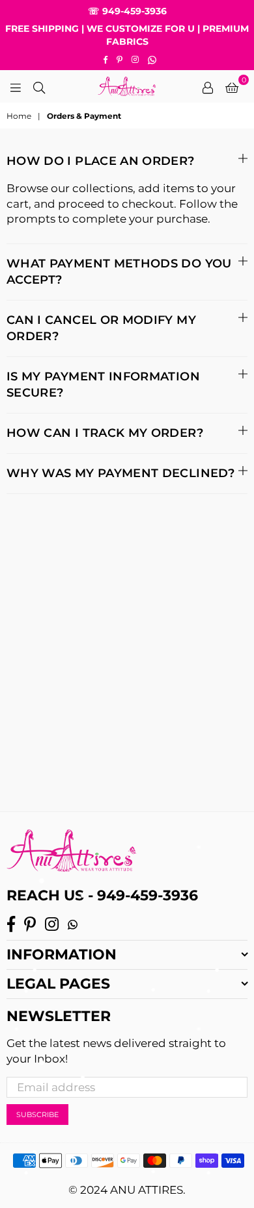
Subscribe (37, 1114)
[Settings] (207, 86)
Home (19, 116)
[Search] (39, 86)
